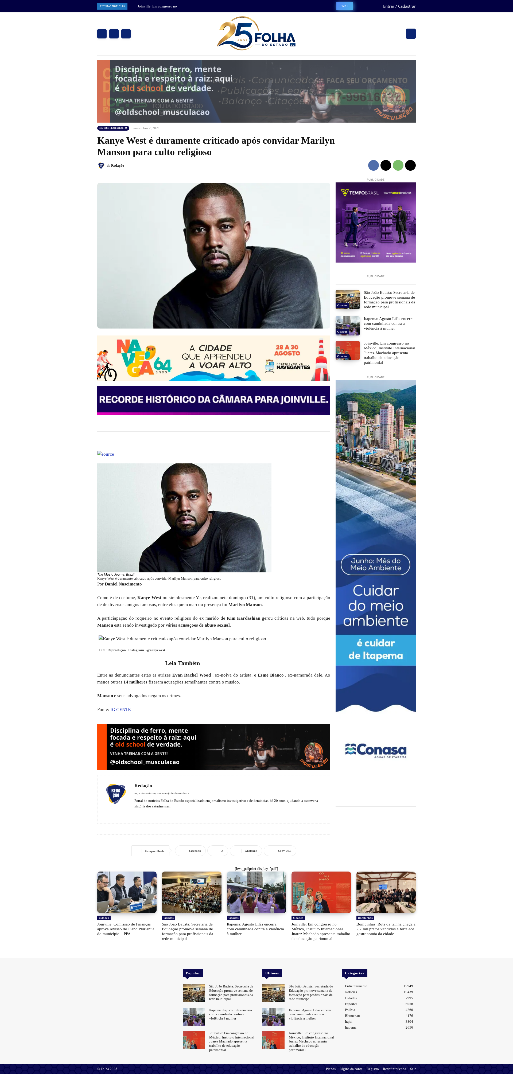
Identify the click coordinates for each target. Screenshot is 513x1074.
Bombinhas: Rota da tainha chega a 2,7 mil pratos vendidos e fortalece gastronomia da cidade (385, 929)
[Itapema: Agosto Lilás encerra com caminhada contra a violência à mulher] (348, 325)
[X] (126, 33)
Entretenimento (113, 128)
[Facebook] (102, 33)
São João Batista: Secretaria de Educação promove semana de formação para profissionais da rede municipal (389, 299)
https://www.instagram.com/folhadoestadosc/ (161, 793)
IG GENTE (120, 709)
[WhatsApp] (398, 165)
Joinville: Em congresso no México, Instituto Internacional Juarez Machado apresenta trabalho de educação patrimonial (389, 353)
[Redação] (102, 166)
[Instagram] (114, 33)
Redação (117, 165)
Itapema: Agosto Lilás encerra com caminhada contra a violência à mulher (389, 323)
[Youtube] (152, 814)
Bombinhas (365, 918)
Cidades (342, 305)
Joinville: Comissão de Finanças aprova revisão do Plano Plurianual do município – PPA (126, 929)
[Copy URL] (410, 165)
